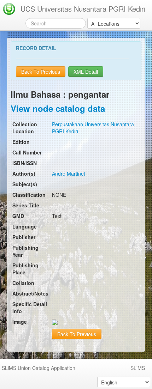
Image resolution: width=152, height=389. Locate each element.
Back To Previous (40, 71)
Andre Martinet (68, 173)
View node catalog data (58, 108)
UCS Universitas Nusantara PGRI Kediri (83, 9)
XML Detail (86, 71)
